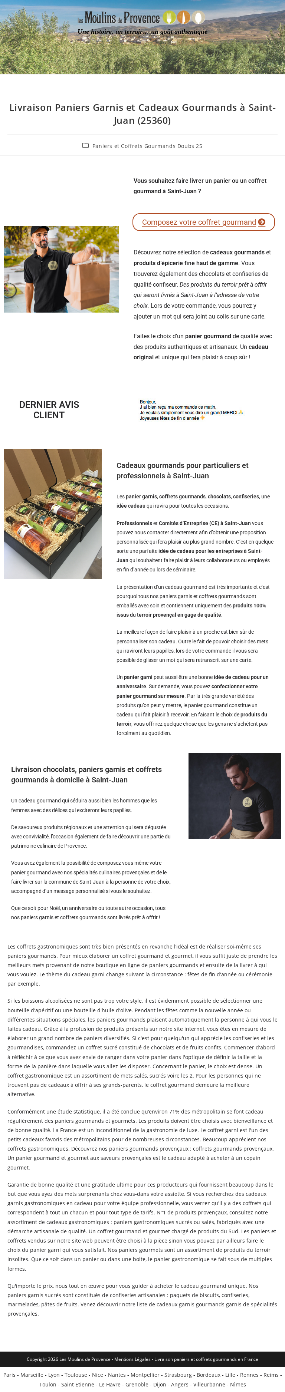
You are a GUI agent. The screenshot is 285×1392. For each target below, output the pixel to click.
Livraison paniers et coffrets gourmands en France (206, 1359)
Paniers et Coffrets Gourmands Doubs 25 (147, 145)
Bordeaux (208, 1374)
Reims (271, 1374)
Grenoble (136, 1384)
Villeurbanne (209, 1384)
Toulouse (76, 1374)
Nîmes (238, 1384)
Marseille (31, 1374)
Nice (97, 1374)
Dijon (159, 1384)
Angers (180, 1384)
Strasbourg (178, 1374)
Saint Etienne (77, 1384)
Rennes (249, 1374)
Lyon (54, 1374)
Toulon (47, 1384)
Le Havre (110, 1384)
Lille (230, 1374)
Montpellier (145, 1374)
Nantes (117, 1374)
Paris (9, 1374)
